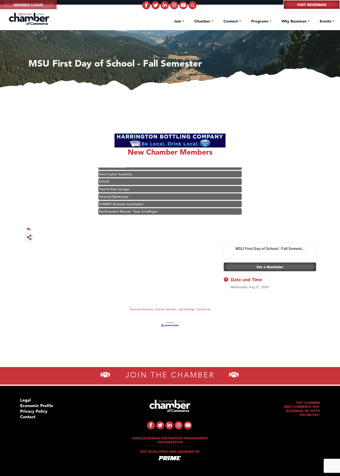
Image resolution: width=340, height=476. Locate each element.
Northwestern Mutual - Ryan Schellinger (128, 206)
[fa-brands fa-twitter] (155, 5)
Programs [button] (260, 21)
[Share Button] (29, 237)
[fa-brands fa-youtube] (183, 5)
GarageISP (106, 213)
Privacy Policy (33, 411)
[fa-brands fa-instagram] (174, 5)
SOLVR (104, 176)
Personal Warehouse (113, 191)
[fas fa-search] (193, 5)
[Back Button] (172, 229)
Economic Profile (36, 405)
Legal (25, 400)
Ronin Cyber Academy (115, 168)
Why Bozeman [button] (294, 21)
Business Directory (141, 309)
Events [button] (326, 21)
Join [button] (178, 21)
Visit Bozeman (311, 4)
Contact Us (203, 309)
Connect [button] (231, 21)
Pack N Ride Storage (114, 184)
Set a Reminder (270, 267)
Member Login (28, 4)
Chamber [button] (202, 21)
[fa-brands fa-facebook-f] (146, 5)
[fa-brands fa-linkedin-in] (165, 5)
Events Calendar (166, 309)
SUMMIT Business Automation (121, 198)
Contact (27, 416)
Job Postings (186, 309)
